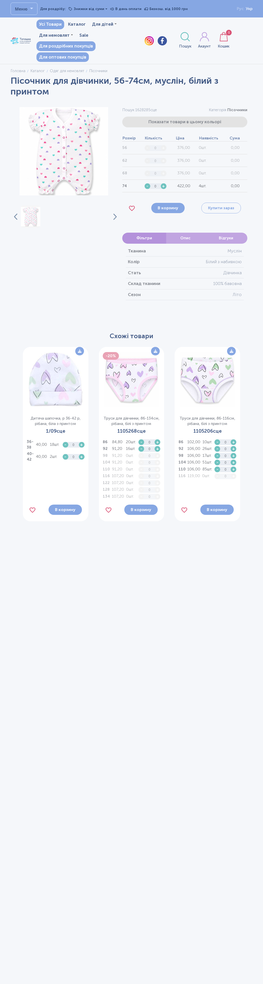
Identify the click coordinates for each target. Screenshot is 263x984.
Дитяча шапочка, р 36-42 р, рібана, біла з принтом (56, 421)
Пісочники (237, 110)
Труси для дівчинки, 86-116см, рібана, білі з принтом (207, 421)
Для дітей (102, 24)
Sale (83, 35)
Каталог (77, 24)
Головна (18, 71)
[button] (30, 217)
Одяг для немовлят (67, 71)
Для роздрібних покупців (66, 46)
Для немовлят (54, 35)
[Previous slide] (15, 217)
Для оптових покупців (62, 57)
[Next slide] (112, 217)
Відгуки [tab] (226, 238)
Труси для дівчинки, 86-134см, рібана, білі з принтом (131, 421)
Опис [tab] (185, 238)
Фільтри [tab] (144, 238)
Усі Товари (50, 24)
